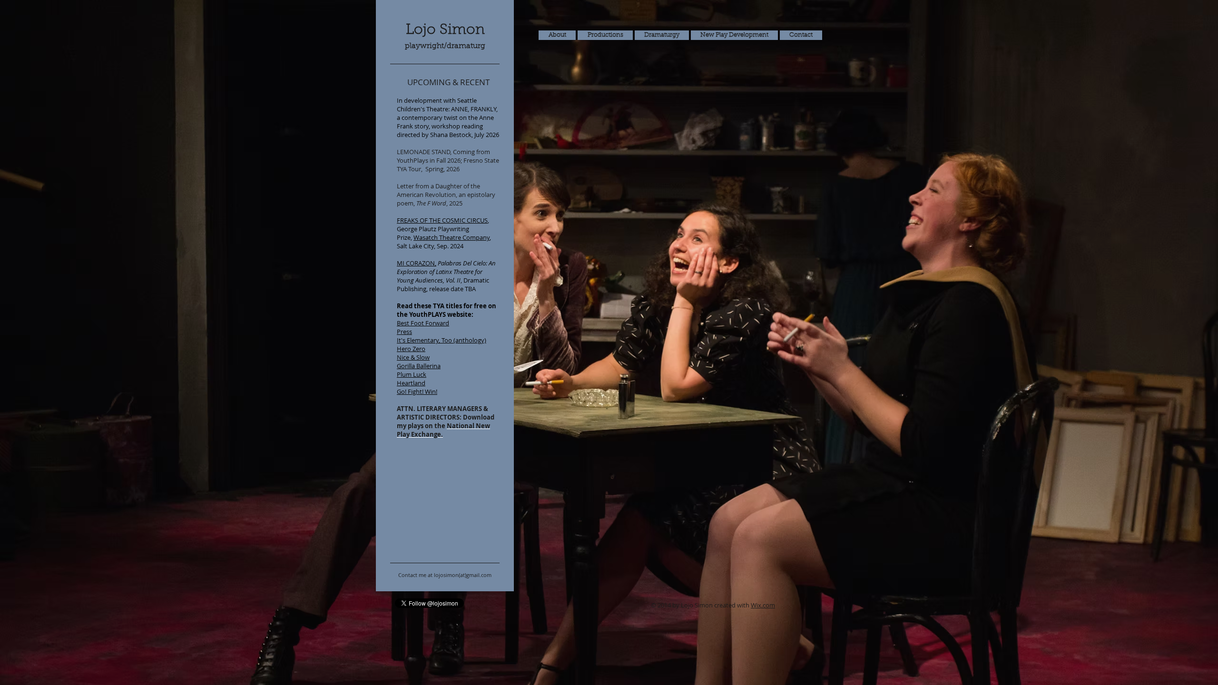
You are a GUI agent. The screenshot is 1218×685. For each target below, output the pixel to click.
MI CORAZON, (416, 263)
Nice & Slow (413, 357)
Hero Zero (411, 348)
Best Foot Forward (423, 323)
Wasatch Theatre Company (451, 237)
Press (404, 331)
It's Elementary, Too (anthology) (441, 340)
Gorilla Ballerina (419, 366)
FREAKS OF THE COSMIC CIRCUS (442, 220)
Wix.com (763, 605)
